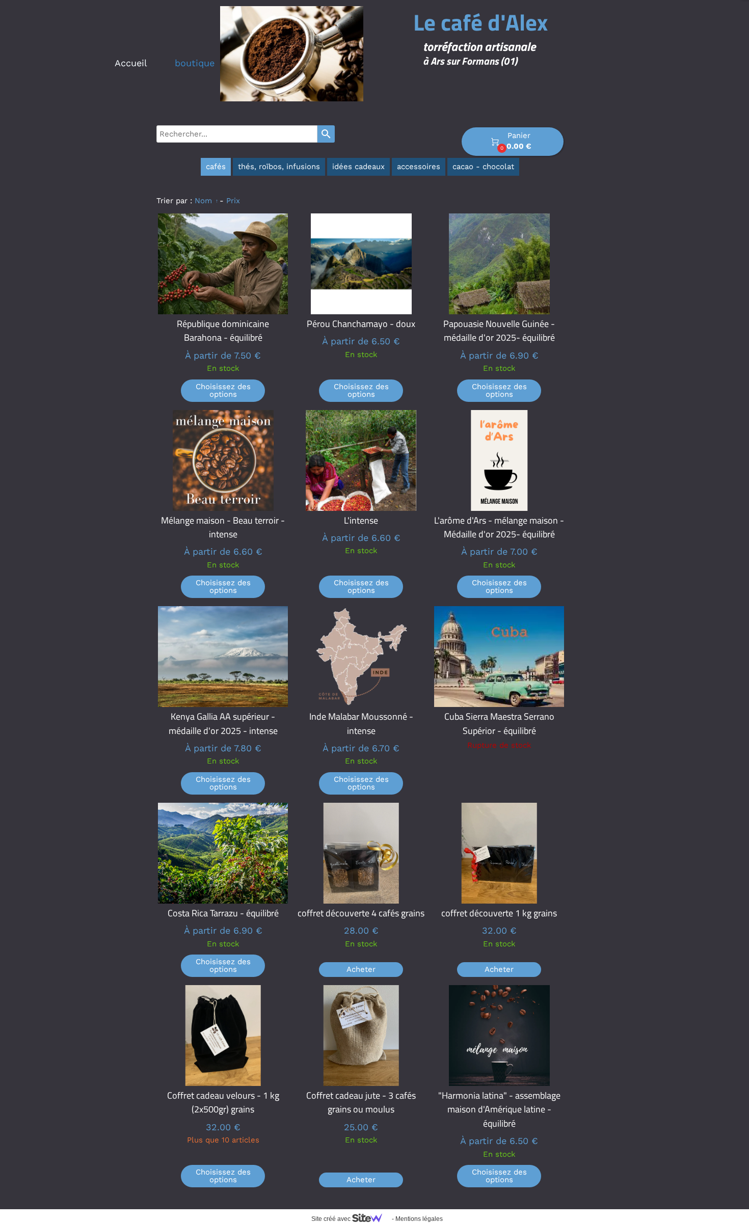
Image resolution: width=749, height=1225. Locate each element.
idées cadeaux (358, 166)
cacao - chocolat (483, 166)
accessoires (418, 166)
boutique (195, 63)
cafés (216, 166)
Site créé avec (331, 1218)
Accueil (131, 63)
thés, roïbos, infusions (279, 166)
